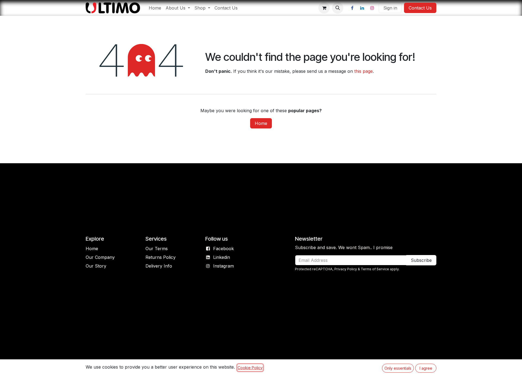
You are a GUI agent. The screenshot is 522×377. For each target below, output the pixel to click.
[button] (337, 8)
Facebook (223, 248)
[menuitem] (155, 7)
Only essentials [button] (397, 368)
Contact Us (420, 8)
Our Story (96, 266)
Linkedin (221, 257)
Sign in (390, 8)
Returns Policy (160, 257)
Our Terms (156, 248)
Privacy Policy (345, 269)
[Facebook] (352, 8)
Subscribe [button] (421, 260)
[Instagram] (372, 8)
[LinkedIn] (362, 8)
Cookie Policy (250, 367)
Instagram (223, 266)
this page (363, 71)
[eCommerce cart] (324, 8)
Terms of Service (375, 269)
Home (261, 123)
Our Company (100, 257)
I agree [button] (426, 368)
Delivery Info (158, 266)
